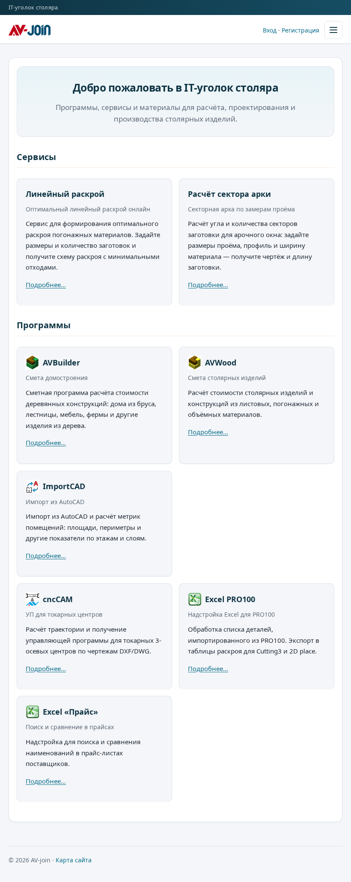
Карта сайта (74, 860)
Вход (270, 30)
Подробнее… (46, 284)
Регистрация (300, 30)
